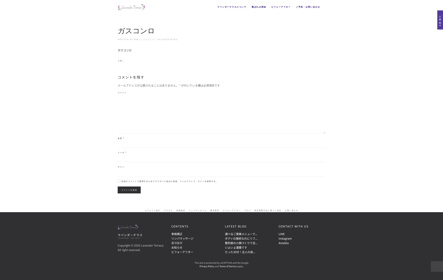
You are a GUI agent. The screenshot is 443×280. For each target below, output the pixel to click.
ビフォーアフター (281, 7)
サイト (121, 167)
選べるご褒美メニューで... (241, 234)
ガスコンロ (125, 50)
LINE (282, 234)
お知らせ (176, 247)
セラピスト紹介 (152, 210)
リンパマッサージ (198, 210)
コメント (122, 92)
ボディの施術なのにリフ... (241, 238)
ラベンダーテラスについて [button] (231, 7)
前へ (122, 61)
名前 (121, 138)
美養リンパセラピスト (145, 39)
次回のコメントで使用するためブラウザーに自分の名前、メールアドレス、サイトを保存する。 (169, 181)
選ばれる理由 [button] (259, 7)
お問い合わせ (291, 210)
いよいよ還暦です (236, 247)
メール (122, 152)
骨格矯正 (180, 210)
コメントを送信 (129, 190)
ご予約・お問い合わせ (308, 7)
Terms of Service (228, 266)
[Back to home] (131, 7)
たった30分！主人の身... (240, 252)
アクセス (168, 210)
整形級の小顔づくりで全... (241, 243)
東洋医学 (214, 210)
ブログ (247, 210)
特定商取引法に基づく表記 (267, 210)
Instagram (285, 238)
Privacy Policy (207, 266)
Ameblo (284, 243)
